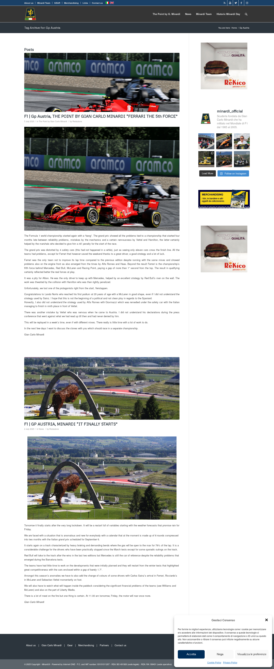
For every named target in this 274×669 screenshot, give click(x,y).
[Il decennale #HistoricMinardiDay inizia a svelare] (206, 141)
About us (28, 2)
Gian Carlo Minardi (52, 645)
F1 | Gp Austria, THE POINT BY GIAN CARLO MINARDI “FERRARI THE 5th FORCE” (101, 116)
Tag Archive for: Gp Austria (42, 28)
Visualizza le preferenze (251, 654)
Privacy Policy (230, 662)
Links (85, 2)
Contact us (97, 2)
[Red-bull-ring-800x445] (101, 388)
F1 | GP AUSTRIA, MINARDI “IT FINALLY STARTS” (71, 424)
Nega (220, 654)
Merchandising (71, 2)
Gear (70, 645)
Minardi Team (43, 2)
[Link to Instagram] (247, 3)
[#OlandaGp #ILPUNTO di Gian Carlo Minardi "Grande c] (224, 141)
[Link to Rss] (224, 3)
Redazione (77, 121)
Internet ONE (69, 664)
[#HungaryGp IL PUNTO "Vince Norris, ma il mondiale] (224, 159)
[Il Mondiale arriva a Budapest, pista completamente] (242, 159)
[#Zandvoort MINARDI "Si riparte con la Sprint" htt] (242, 141)
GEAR (57, 2)
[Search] (246, 14)
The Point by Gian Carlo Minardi (53, 121)
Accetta (191, 654)
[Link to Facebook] (241, 3)
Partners (104, 645)
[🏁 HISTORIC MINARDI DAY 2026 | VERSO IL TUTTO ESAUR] (206, 159)
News (41, 429)
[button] (266, 620)
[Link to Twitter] (235, 3)
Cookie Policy (214, 662)
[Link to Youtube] (230, 3)
